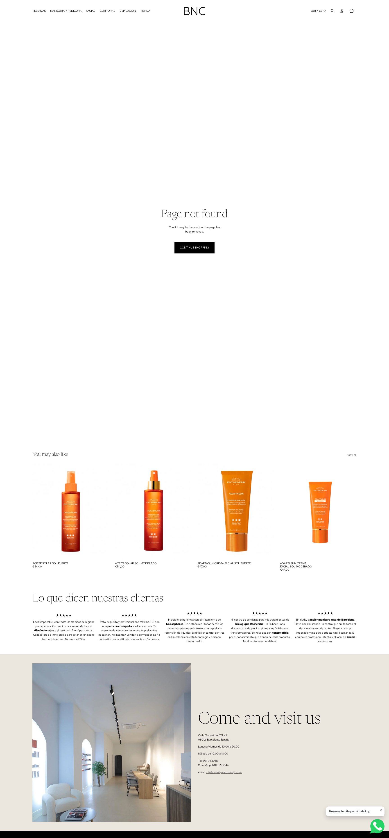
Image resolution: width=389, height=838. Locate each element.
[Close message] (381, 809)
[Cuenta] (342, 11)
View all (352, 455)
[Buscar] (332, 11)
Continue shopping (194, 247)
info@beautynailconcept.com (224, 772)
